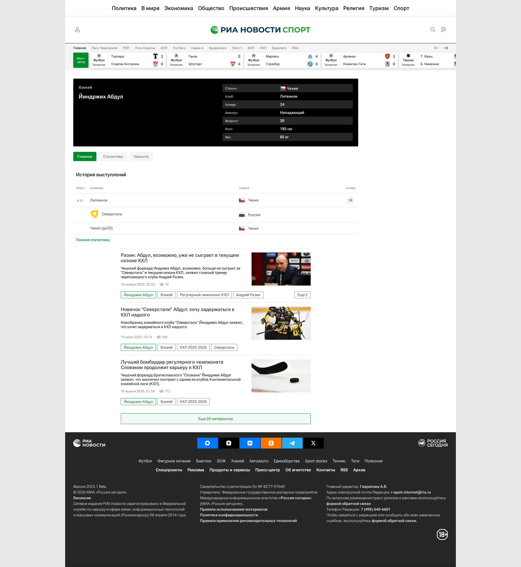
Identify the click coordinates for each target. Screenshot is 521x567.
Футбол (145, 461)
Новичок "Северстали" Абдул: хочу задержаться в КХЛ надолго (177, 312)
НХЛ (263, 48)
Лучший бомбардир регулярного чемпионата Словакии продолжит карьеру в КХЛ (172, 364)
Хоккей (85, 87)
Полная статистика (93, 240)
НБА (295, 48)
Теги (355, 461)
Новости (141, 156)
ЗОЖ (221, 461)
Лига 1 (237, 48)
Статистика (113, 156)
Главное (79, 48)
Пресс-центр (267, 469)
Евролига (279, 48)
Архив (359, 469)
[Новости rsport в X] (313, 443)
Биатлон (203, 461)
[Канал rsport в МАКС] (207, 443)
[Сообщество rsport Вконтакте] (250, 443)
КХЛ (251, 48)
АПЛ (164, 48)
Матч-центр (81, 60)
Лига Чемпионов (104, 48)
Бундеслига (218, 48)
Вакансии (82, 498)
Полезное (374, 461)
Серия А (197, 48)
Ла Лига (179, 48)
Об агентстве (298, 469)
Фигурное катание (174, 461)
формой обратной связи (348, 503)
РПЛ (126, 48)
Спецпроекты (169, 469)
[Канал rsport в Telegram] (292, 443)
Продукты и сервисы (229, 469)
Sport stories (316, 461)
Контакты (325, 469)
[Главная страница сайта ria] (242, 29)
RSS (344, 469)
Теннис (339, 461)
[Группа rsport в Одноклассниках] (271, 443)
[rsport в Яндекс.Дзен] (228, 443)
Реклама (196, 469)
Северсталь (112, 214)
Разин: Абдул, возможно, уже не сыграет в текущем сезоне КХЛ (180, 257)
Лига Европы (145, 48)
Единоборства (287, 461)
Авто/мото (258, 461)
